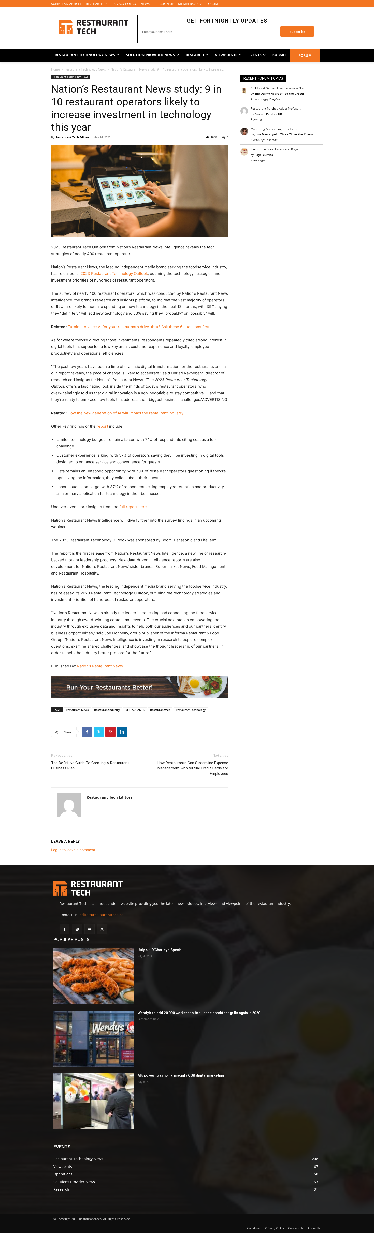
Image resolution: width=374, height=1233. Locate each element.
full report (128, 506)
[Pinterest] (110, 732)
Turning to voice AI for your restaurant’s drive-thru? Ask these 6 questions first (138, 326)
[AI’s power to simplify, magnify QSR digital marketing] (93, 1101)
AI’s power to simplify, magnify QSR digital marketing (181, 1075)
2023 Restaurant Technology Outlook (114, 273)
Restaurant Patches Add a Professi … (276, 108)
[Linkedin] (122, 732)
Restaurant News (77, 710)
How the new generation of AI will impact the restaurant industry (125, 413)
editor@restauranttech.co (101, 914)
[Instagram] (77, 929)
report (102, 426)
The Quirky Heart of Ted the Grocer (279, 93)
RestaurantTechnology (191, 710)
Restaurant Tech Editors (72, 137)
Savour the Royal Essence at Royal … (276, 149)
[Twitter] (99, 732)
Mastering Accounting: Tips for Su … (276, 129)
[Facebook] (87, 732)
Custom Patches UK (268, 114)
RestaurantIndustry (107, 710)
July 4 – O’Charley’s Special (160, 950)
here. (143, 506)
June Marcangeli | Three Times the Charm (284, 134)
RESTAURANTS (135, 710)
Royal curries (264, 155)
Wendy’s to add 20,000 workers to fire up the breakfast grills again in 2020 (199, 1013)
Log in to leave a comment (73, 850)
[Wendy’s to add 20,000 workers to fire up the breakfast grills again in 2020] (93, 1039)
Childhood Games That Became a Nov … (279, 88)
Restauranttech (160, 710)
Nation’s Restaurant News (100, 666)
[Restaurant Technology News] (93, 27)
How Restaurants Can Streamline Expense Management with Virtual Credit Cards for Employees (192, 768)
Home (55, 69)
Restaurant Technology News (85, 69)
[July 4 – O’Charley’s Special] (93, 976)
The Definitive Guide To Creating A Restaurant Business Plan (90, 765)
